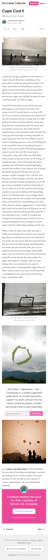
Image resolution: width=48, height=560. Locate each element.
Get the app (36, 549)
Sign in (43, 3)
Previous (9, 529)
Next (40, 529)
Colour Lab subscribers (16, 469)
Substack (12, 555)
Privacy (33, 540)
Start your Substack (17, 549)
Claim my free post (24, 511)
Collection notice (24, 542)
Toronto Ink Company (16, 21)
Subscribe (34, 3)
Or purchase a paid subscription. (24, 517)
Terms (39, 540)
